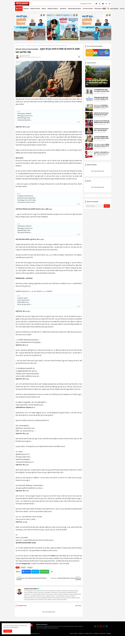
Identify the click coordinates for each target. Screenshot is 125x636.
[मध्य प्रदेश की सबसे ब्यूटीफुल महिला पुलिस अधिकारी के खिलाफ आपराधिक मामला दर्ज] (89, 138)
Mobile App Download (74, 8)
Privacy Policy (89, 633)
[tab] (19, 8)
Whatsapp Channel (100, 8)
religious (22, 45)
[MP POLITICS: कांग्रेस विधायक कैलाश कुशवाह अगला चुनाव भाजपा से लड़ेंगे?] (89, 107)
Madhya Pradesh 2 (53, 8)
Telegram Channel (112, 8)
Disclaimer (103, 633)
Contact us (81, 633)
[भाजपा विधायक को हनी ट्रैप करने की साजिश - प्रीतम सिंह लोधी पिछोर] (89, 130)
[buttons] (96, 3)
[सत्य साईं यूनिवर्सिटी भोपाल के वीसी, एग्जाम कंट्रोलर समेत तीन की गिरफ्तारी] (89, 91)
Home (20, 8)
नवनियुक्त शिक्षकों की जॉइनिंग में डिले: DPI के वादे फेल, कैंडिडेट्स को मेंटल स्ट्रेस (101, 99)
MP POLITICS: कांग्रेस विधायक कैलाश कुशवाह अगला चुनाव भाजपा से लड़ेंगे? (101, 107)
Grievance (96, 633)
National (26, 8)
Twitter (36, 571)
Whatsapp (45, 571)
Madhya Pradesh (35, 8)
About (75, 633)
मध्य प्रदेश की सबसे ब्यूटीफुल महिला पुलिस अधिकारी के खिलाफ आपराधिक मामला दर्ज (101, 138)
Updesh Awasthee (31, 589)
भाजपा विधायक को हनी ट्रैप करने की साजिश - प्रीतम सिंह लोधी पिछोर (101, 129)
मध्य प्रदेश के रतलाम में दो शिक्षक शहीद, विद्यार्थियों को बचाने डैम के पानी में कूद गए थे (102, 122)
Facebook (27, 571)
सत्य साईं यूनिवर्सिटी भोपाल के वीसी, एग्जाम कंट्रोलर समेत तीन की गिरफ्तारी (101, 90)
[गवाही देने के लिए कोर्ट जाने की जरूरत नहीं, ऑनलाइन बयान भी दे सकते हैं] (89, 115)
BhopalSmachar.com (34, 633)
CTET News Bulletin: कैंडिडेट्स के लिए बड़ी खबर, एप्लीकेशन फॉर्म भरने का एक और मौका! (101, 146)
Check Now (13, 627)
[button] (104, 8)
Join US (122, 8)
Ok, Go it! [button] (7, 631)
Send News (63, 8)
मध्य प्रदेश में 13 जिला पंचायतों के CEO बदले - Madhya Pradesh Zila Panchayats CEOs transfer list (102, 155)
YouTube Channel (88, 8)
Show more (78, 605)
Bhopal (44, 8)
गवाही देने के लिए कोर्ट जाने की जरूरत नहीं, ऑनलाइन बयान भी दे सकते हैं (101, 114)
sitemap (108, 633)
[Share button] (52, 572)
